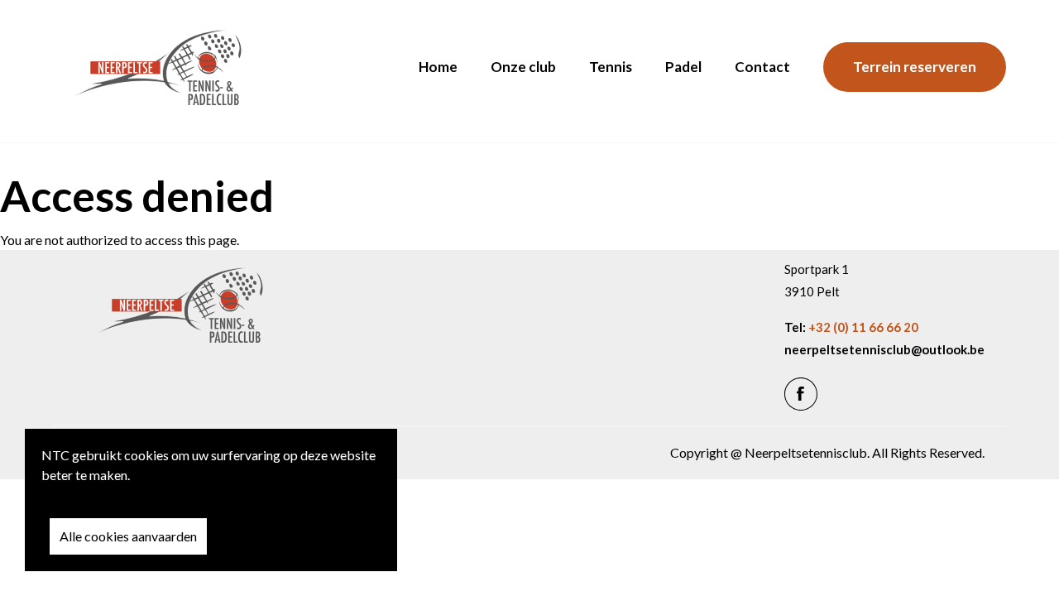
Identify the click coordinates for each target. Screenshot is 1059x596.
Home (438, 66)
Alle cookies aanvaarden (128, 536)
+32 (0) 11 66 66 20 (863, 327)
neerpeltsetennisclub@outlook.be (884, 350)
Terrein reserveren (914, 66)
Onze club (523, 66)
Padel (683, 66)
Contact (762, 66)
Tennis (610, 66)
